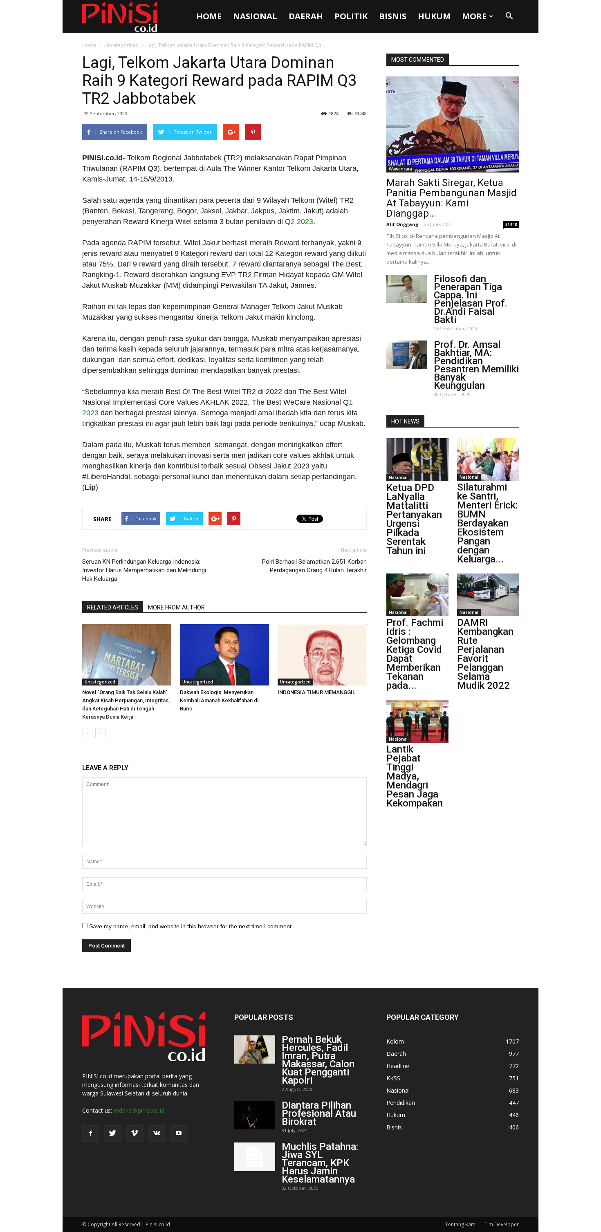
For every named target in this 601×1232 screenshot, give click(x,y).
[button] (509, 16)
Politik (351, 16)
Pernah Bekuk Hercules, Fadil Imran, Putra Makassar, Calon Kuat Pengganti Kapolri (318, 1060)
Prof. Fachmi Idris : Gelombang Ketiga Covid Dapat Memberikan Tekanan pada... (414, 654)
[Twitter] (112, 1133)
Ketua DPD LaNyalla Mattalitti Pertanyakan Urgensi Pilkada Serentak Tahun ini (414, 519)
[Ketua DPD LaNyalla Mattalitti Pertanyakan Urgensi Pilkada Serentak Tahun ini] (417, 459)
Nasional (255, 16)
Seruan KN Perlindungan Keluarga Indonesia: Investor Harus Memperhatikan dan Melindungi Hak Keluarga (144, 570)
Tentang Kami (461, 1224)
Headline (397, 1066)
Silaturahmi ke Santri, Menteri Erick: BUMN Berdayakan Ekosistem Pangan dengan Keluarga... (487, 523)
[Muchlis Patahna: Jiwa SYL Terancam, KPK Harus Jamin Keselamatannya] (254, 1156)
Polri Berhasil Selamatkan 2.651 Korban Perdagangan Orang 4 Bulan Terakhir (314, 566)
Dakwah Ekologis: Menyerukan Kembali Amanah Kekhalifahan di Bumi (219, 700)
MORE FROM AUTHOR (176, 607)
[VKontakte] (156, 1133)
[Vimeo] (134, 1133)
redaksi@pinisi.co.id (139, 1110)
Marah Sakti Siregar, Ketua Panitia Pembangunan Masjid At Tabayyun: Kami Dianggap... (451, 198)
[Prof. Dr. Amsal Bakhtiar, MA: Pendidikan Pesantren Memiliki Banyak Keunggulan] (406, 354)
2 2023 (302, 221)
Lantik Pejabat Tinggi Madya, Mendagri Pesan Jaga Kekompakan (414, 776)
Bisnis (392, 16)
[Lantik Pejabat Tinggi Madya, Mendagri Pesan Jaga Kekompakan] (417, 721)
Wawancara (400, 169)
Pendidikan (400, 1103)
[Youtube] (178, 1133)
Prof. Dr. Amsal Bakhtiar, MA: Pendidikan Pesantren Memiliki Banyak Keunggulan (476, 365)
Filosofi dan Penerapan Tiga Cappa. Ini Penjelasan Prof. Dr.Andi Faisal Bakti (470, 299)
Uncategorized (121, 45)
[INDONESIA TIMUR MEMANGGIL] (322, 654)
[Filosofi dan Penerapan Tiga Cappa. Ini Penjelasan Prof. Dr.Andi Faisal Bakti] (406, 289)
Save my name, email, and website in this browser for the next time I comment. (191, 926)
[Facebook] (90, 1133)
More (474, 16)
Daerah (306, 16)
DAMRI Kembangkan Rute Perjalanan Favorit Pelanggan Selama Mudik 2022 (485, 654)
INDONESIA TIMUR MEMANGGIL (316, 692)
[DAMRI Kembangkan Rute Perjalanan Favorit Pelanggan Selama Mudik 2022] (488, 594)
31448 (360, 113)
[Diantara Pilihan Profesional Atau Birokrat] (254, 1115)
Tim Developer (501, 1224)
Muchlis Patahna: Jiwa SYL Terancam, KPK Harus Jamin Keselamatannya (320, 1163)
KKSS (393, 1078)
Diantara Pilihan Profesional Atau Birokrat (319, 1113)
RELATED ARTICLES (112, 607)
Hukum (434, 16)
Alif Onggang (402, 224)
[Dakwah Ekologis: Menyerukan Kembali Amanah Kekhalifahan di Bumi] (224, 654)
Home (209, 16)
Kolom (395, 1041)
